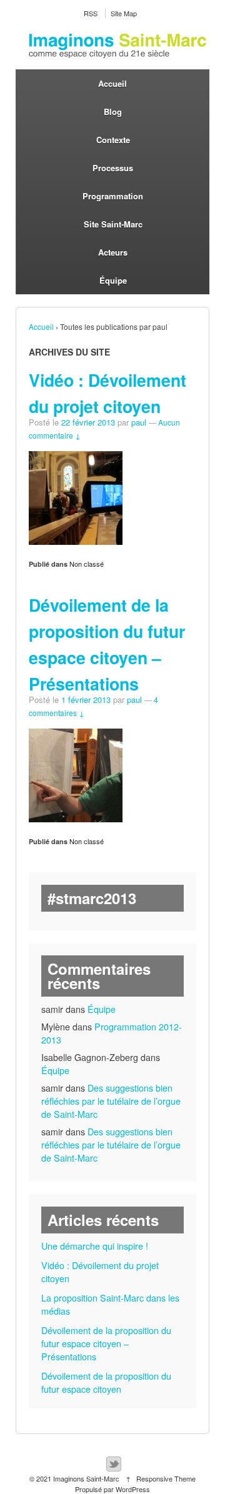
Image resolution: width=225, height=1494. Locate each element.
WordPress (133, 1489)
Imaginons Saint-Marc (86, 1478)
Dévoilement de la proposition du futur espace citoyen (106, 1382)
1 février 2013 (86, 699)
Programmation (112, 196)
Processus (112, 168)
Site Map (124, 13)
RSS (91, 13)
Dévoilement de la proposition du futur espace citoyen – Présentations (106, 1343)
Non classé (86, 564)
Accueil (112, 83)
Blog (113, 111)
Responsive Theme (166, 1478)
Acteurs (113, 252)
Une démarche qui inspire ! (94, 1246)
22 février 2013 (88, 422)
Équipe (113, 280)
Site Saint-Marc (113, 224)
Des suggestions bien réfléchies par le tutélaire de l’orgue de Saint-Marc (111, 1101)
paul (138, 422)
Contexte (113, 140)
